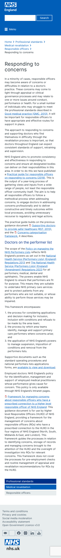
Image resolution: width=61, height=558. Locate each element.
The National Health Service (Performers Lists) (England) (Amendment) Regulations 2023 (29, 266)
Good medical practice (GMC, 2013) (26, 113)
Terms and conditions (15, 511)
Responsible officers (17, 48)
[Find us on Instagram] (25, 535)
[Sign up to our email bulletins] (5, 535)
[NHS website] (12, 549)
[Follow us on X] (12, 535)
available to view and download (36, 367)
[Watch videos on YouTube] (39, 535)
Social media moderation (17, 518)
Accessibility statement (16, 521)
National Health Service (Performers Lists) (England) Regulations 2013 (30, 259)
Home (8, 41)
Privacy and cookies (14, 514)
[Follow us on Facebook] (19, 535)
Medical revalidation (17, 45)
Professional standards (29, 41)
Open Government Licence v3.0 (21, 525)
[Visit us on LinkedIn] (32, 535)
